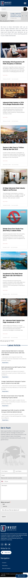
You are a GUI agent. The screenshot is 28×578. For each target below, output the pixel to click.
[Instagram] (2, 544)
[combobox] (2, 481)
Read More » (5, 75)
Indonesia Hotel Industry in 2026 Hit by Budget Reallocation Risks (13, 103)
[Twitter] (9, 544)
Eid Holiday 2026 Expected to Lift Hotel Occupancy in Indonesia (13, 63)
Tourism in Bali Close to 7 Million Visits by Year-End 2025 (13, 148)
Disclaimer (4, 562)
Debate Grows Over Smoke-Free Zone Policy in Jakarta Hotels (13, 229)
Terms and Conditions (6, 568)
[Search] (25, 9)
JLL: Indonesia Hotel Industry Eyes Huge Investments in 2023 (14, 321)
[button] (25, 3)
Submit (4, 516)
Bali (4, 504)
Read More (5, 362)
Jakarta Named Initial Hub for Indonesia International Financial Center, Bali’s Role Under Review (12, 352)
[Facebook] (5, 544)
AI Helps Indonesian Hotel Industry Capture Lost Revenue (14, 189)
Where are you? (6, 502)
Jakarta (5, 506)
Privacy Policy (4, 565)
